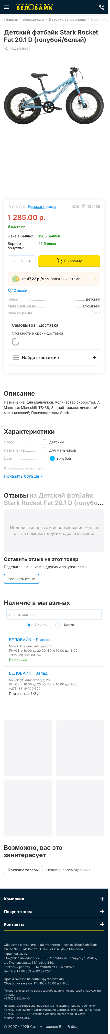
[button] (17, 48)
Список (41, 625)
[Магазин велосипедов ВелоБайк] (34, 7)
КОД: (76, 206)
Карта (68, 625)
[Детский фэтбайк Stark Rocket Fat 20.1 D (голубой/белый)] (54, 95)
